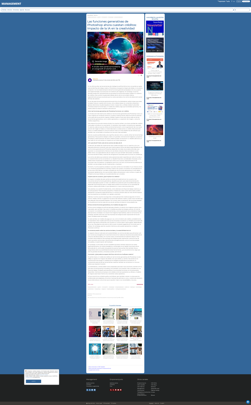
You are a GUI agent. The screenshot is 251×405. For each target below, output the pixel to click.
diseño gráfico (110, 289)
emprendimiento (92, 17)
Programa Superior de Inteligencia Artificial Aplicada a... (155, 93)
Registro (239, 1)
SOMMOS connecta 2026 (155, 137)
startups (133, 287)
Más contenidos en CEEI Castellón (97, 366)
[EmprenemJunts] (223, 1)
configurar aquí (28, 377)
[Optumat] (90, 81)
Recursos (27, 9)
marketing (97, 289)
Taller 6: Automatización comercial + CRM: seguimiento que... (154, 115)
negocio (104, 289)
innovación (104, 17)
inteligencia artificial (121, 289)
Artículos (9, 9)
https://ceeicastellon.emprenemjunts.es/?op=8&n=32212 (110, 297)
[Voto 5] (142, 284)
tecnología (138, 287)
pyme (99, 17)
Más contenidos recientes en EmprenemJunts (100, 368)
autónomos (90, 289)
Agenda (22, 9)
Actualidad (90, 15)
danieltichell (98, 294)
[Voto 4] (141, 284)
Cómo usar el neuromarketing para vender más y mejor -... (155, 72)
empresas (110, 17)
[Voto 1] (137, 284)
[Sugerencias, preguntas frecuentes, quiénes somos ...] (232, 1)
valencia (127, 287)
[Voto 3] (139, 284)
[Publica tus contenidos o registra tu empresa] (234, 1)
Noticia (95, 15)
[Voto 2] (138, 284)
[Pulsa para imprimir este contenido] (141, 75)
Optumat (95, 78)
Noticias (4, 9)
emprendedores (118, 17)
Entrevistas (16, 9)
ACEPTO (33, 381)
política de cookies (43, 374)
